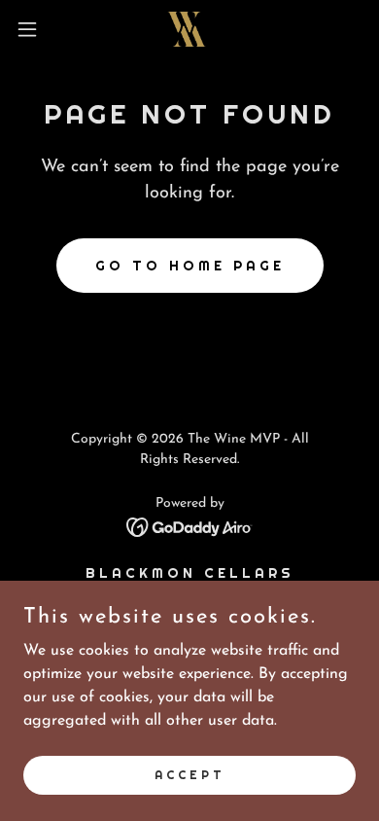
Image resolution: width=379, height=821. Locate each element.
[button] (35, 29)
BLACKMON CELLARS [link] (190, 573)
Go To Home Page (190, 265)
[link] (190, 29)
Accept (190, 774)
